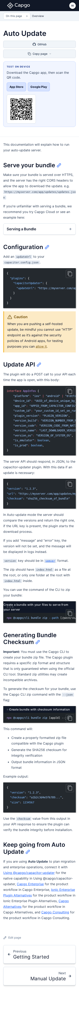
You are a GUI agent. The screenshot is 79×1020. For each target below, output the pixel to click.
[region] (39, 288)
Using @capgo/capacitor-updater (29, 873)
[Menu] (72, 5)
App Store (16, 86)
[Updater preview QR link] (21, 109)
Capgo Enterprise (30, 884)
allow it (41, 346)
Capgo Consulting (55, 912)
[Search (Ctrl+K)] (63, 6)
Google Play (38, 86)
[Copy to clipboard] (70, 274)
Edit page (14, 937)
